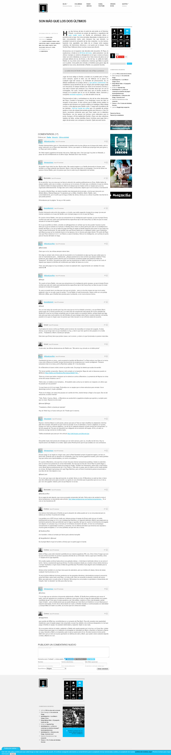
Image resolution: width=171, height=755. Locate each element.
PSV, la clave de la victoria (124, 74)
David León (49, 37)
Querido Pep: (121, 87)
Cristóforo (42, 43)
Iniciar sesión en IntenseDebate (69, 659)
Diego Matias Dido (117, 83)
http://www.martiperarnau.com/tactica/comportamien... (85, 499)
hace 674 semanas (60, 141)
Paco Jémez (45, 45)
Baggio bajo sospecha (123, 107)
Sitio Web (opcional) (91, 662)
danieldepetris (116, 79)
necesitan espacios (76, 94)
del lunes (86, 53)
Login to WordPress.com (80, 659)
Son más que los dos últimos (62, 21)
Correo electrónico (67, 662)
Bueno (54, 41)
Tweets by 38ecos (115, 113)
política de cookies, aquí (143, 752)
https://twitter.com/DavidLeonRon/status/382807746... (62, 373)
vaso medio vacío (75, 35)
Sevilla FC (48, 47)
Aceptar (13, 754)
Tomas (114, 103)
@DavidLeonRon (49, 141)
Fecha (49, 137)
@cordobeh (47, 419)
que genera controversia (97, 82)
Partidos (49, 39)
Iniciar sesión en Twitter (91, 659)
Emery (48, 43)
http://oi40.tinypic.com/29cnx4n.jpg (78, 434)
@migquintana (48, 162)
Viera (53, 47)
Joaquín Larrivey (55, 43)
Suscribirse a (42, 668)
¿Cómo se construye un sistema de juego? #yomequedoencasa (121, 91)
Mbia (40, 45)
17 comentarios (43, 51)
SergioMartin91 (49, 208)
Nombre (40, 662)
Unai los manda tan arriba (80, 108)
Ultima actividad (64, 137)
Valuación (55, 137)
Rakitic (51, 45)
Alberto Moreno (47, 41)
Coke (58, 41)
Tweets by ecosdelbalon (117, 115)
